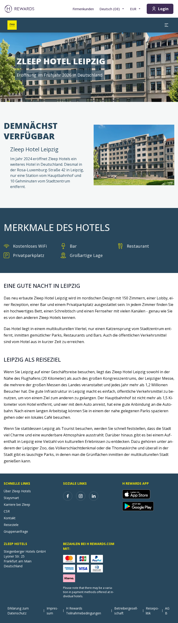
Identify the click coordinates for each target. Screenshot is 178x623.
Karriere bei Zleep (17, 504)
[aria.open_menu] (166, 25)
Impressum (52, 610)
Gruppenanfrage (16, 531)
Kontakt (10, 518)
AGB (167, 610)
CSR (7, 511)
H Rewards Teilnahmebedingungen (83, 610)
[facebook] (67, 496)
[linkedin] (93, 496)
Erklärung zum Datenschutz (18, 610)
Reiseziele (11, 524)
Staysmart (11, 498)
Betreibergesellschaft (126, 610)
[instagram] (80, 496)
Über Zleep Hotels (17, 491)
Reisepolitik (152, 610)
